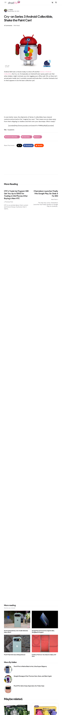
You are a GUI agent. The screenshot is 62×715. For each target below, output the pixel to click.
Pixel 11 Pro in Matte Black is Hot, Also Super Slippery (30, 666)
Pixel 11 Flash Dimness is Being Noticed (14, 655)
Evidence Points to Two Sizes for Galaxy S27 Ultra (44, 655)
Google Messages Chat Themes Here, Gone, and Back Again (33, 676)
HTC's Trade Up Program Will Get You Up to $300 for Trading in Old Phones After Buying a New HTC (16, 195)
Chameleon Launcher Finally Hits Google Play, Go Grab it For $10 (46, 193)
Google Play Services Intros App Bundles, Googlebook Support (43, 631)
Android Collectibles (12, 137)
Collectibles (27, 137)
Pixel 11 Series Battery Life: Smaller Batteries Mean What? (16, 631)
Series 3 (38, 137)
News (8, 706)
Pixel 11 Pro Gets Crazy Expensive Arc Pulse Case (29, 686)
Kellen (11, 10)
